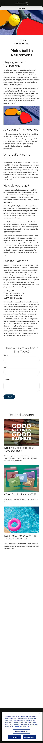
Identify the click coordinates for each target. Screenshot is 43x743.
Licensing (21, 8)
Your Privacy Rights (21, 731)
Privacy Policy (27, 726)
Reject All (15, 737)
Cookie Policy (18, 726)
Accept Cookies (29, 737)
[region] (22, 726)
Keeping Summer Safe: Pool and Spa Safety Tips (20, 537)
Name (6, 355)
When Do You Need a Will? (20, 494)
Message (7, 379)
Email (5, 367)
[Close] (39, 714)
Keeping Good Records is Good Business (19, 449)
